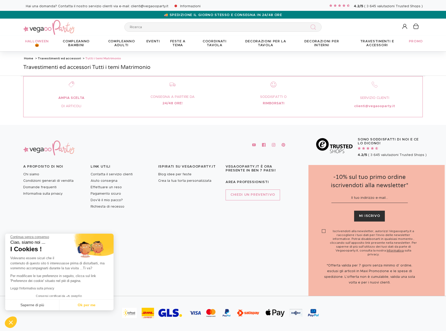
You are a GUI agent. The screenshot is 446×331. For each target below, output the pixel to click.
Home (28, 58)
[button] (11, 322)
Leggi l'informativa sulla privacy (32, 288)
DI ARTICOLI (71, 106)
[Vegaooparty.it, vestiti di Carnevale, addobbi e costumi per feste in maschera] (49, 24)
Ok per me (86, 305)
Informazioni (190, 6)
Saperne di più (32, 305)
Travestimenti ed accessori (59, 58)
